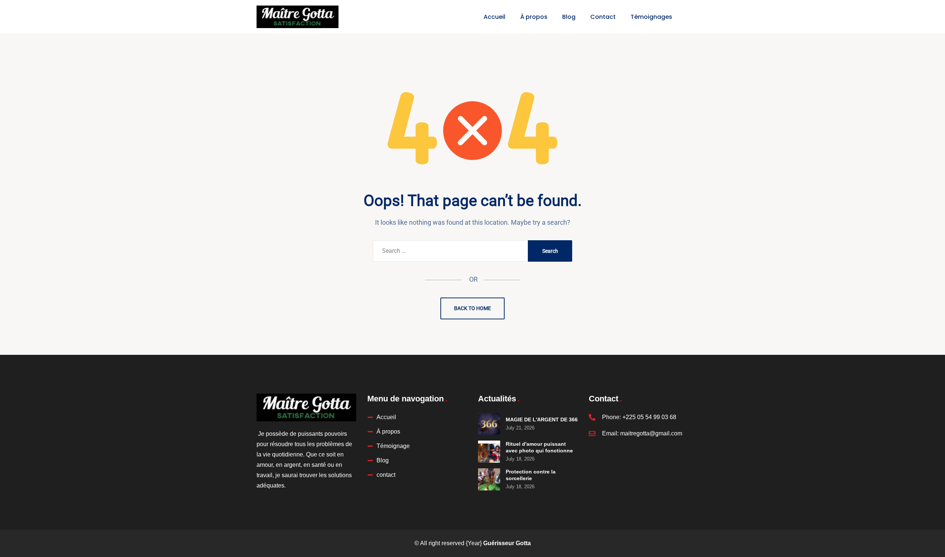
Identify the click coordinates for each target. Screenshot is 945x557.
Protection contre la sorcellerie (531, 475)
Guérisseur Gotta (507, 543)
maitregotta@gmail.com (651, 433)
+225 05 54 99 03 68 (649, 417)
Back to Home (472, 308)
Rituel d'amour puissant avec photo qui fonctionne (539, 447)
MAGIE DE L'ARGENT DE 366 (542, 419)
